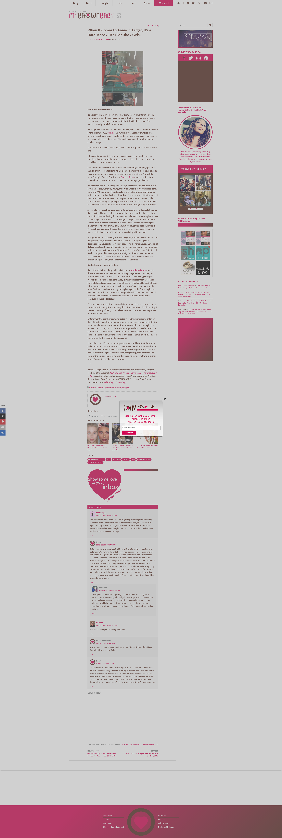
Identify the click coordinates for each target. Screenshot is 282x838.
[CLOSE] (164, 399)
